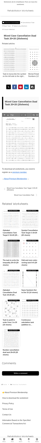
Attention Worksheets (12, 22)
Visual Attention (9, 29)
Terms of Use (7, 409)
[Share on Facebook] (14, 87)
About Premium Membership (15, 179)
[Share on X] (8, 87)
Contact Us (6, 415)
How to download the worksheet (15, 398)
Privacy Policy (8, 403)
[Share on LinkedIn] (26, 87)
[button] (35, 63)
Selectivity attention (20, 26)
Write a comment (20, 373)
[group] (14, 63)
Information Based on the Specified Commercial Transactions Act (16, 422)
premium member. (19, 172)
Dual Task (7, 26)
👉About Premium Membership (15, 392)
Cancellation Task (29, 22)
